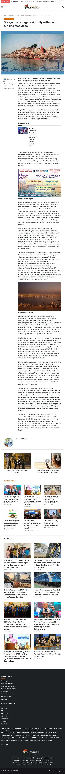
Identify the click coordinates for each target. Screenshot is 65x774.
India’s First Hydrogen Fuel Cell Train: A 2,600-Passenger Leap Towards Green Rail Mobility (47, 592)
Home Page (4, 681)
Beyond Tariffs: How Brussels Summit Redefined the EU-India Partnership (47, 653)
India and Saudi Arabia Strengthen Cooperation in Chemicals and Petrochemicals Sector (52, 523)
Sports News (4, 718)
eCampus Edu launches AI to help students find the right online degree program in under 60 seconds (16, 564)
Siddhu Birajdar (11, 79)
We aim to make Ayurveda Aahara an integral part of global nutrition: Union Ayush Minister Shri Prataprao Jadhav (12, 524)
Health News (4, 716)
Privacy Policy (59, 771)
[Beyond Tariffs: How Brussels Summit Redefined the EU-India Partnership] (47, 642)
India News (4, 708)
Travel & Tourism (5, 724)
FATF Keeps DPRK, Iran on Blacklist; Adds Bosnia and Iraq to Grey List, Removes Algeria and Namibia (37, 1)
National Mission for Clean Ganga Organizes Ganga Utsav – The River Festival (33, 135)
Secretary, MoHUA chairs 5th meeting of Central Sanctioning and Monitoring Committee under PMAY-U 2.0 (51, 500)
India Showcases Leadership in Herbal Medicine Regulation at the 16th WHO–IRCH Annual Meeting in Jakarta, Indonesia (32, 524)
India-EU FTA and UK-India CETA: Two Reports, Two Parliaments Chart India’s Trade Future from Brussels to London (17, 624)
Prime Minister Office (7, 683)
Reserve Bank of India (7, 694)
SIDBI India (4, 699)
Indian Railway (5, 691)
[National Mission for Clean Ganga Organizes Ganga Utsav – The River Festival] (23, 130)
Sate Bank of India (6, 696)
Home (6, 15)
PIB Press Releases (14, 15)
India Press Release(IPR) (11, 770)
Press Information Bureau (8, 686)
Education (4, 711)
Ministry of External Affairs (8, 688)
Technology (4, 721)
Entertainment (5, 713)
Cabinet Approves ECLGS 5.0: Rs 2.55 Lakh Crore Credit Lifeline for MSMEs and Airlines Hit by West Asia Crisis (16, 593)
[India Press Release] (32, 7)
